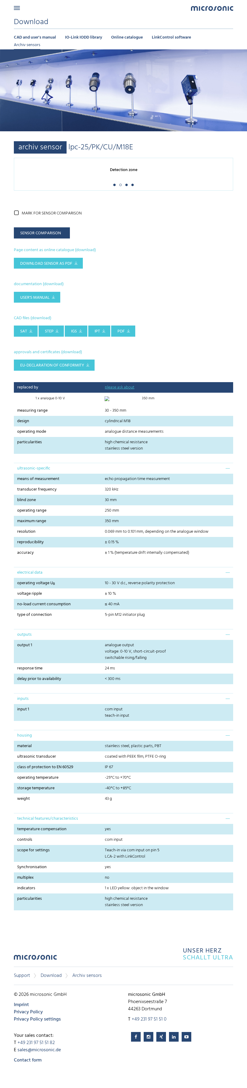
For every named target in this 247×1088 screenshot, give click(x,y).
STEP (49, 331)
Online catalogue (127, 37)
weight (23, 798)
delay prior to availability (39, 678)
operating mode (31, 431)
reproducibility (30, 542)
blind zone (26, 500)
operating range (31, 510)
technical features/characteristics (47, 818)
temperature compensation (42, 829)
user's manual (35, 297)
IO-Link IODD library (83, 37)
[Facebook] (136, 1037)
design (23, 421)
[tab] (123, 468)
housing (24, 735)
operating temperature (37, 777)
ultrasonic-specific (33, 468)
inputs (23, 699)
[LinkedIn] (174, 1037)
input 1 (23, 709)
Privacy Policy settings (37, 1019)
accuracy (25, 552)
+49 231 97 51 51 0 (149, 1019)
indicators (26, 888)
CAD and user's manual (35, 37)
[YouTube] (186, 1037)
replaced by (27, 387)
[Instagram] (148, 1037)
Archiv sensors (27, 45)
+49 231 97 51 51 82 (36, 1043)
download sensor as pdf (46, 263)
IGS (74, 331)
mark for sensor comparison (52, 213)
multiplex (25, 877)
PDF (121, 331)
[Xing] (161, 1037)
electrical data (29, 572)
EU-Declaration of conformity (52, 365)
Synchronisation (32, 867)
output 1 (24, 645)
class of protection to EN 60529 (45, 767)
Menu (17, 8)
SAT (23, 331)
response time (29, 668)
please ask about (119, 387)
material (24, 746)
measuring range (32, 410)
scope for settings (33, 850)
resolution (26, 531)
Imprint (21, 1005)
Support (22, 976)
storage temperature (36, 788)
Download (51, 976)
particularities (29, 442)
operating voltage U (36, 583)
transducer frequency (37, 489)
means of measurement (38, 478)
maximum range (31, 521)
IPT (97, 331)
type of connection (34, 614)
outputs (24, 634)
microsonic (35, 959)
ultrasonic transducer (36, 756)
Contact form (28, 1060)
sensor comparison (40, 233)
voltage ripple (29, 593)
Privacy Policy (28, 1012)
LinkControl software (171, 37)
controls (24, 839)
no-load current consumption (44, 604)
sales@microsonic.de (39, 1050)
